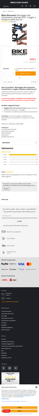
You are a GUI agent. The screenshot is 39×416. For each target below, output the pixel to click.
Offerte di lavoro (5, 329)
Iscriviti (19, 221)
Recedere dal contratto (12, 301)
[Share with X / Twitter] (33, 82)
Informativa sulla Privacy (7, 313)
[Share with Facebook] (32, 82)
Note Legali (4, 316)
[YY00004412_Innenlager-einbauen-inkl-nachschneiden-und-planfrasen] (19, 34)
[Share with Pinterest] (35, 82)
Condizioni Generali (6, 311)
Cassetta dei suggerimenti (7, 344)
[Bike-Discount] (19, 52)
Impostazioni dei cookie (7, 318)
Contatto (3, 339)
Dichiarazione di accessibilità (8, 320)
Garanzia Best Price (6, 348)
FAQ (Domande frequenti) (7, 341)
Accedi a (6, 188)
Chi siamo (3, 323)
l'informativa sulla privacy (21, 225)
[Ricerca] (22, 6)
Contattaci (8, 298)
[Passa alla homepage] (19, 2)
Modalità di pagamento (7, 327)
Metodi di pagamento (8, 260)
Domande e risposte (9, 294)
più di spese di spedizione (29, 62)
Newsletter (4, 353)
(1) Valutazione (13, 21)
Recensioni (4, 355)
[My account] (30, 6)
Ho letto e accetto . (15, 225)
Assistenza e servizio (6, 357)
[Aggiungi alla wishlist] (19, 78)
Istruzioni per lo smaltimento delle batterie (12, 346)
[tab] (19, 143)
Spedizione (4, 325)
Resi (2, 350)
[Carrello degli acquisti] (34, 6)
